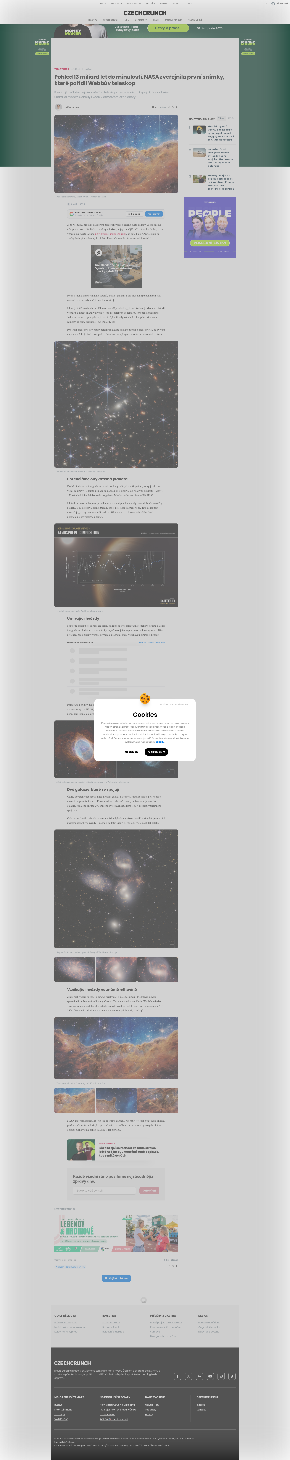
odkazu (159, 741)
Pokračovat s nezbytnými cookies (174, 704)
